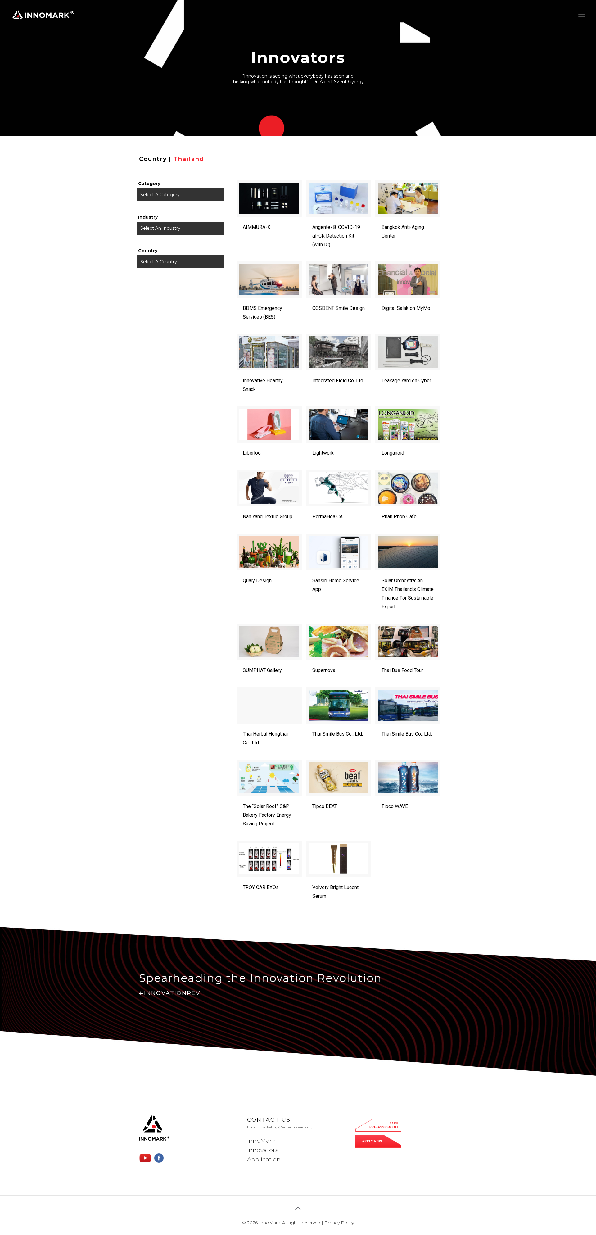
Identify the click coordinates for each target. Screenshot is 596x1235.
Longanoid (393, 453)
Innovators (262, 1150)
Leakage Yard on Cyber (406, 381)
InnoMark (261, 1140)
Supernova (323, 670)
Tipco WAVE (395, 806)
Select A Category (160, 195)
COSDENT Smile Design (338, 308)
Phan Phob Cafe (399, 517)
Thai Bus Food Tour (402, 670)
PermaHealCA (327, 517)
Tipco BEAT (324, 806)
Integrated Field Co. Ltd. (338, 381)
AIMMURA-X (256, 227)
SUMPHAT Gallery (262, 670)
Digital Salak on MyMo (406, 308)
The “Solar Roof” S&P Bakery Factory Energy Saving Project (267, 815)
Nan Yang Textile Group (267, 517)
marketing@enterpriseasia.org (286, 1127)
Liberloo (252, 453)
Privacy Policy (339, 1222)
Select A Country (158, 262)
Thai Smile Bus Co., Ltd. (337, 734)
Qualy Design (257, 580)
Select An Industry (160, 228)
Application (264, 1159)
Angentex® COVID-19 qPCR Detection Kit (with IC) (336, 235)
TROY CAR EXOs (261, 887)
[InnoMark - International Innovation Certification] (43, 14)
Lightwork (323, 453)
